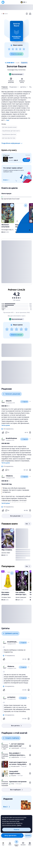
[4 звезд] (20, 49)
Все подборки (15, 790)
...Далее (18, 825)
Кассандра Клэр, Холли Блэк (16, 70)
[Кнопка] (12, 205)
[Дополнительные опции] (21, 835)
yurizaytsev (11, 697)
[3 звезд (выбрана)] (11, 62)
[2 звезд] (12, 49)
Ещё (7, 120)
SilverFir (9, 401)
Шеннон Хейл (5, 553)
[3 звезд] (16, 49)
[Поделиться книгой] (30, 14)
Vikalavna (9, 476)
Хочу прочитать (10, 835)
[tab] (4, 87)
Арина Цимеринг (21, 597)
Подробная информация (10, 143)
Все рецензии (15, 516)
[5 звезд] (23, 49)
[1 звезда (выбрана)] (8, 62)
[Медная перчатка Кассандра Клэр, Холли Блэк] (21, 213)
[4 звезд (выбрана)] (13, 62)
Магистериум (6, 193)
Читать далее (5, 425)
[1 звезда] (9, 49)
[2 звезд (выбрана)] (9, 62)
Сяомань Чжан (6, 597)
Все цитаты (15, 726)
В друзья (25, 401)
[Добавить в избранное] (26, 14)
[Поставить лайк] (2, 432)
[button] (16, 31)
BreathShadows (11, 438)
